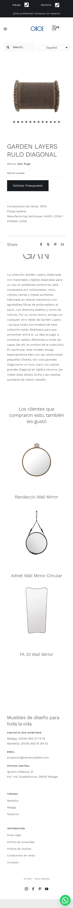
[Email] (62, 244)
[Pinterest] (55, 244)
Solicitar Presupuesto (28, 185)
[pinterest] (39, 888)
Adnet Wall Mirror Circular (36, 575)
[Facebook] (41, 244)
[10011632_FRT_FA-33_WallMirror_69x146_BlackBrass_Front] (36, 586)
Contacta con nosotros (47, 13)
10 (51, 122)
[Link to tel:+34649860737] (57, 5)
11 (55, 122)
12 (59, 122)
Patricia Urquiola (15, 173)
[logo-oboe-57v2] (37, 26)
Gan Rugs (23, 163)
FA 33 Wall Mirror (36, 654)
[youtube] (46, 888)
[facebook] (33, 888)
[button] (53, 47)
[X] (48, 244)
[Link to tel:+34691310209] (27, 5)
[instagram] (26, 888)
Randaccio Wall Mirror (36, 496)
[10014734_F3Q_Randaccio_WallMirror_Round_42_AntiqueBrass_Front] (36, 428)
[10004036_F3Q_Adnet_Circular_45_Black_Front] (36, 507)
